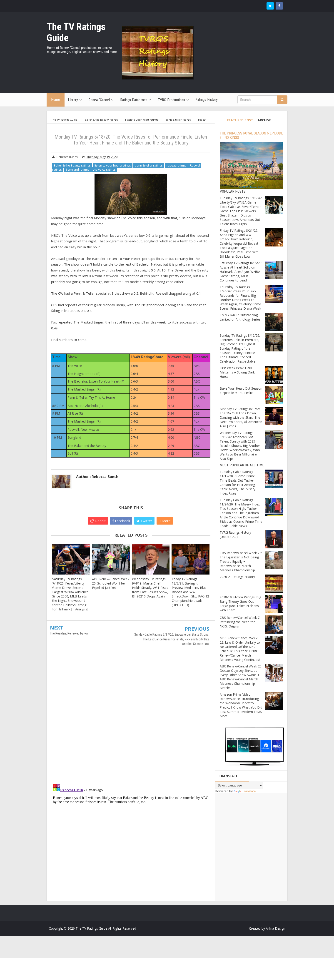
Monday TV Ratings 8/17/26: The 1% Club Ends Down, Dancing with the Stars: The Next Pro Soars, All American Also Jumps (241, 417)
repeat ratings (176, 165)
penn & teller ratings (149, 165)
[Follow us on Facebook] (279, 6)
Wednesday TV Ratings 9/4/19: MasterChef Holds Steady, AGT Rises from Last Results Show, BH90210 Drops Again (150, 587)
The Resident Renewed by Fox (69, 633)
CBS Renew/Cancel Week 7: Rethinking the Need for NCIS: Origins (240, 621)
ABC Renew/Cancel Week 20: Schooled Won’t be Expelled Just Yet (110, 583)
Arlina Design (275, 928)
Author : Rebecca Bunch (97, 476)
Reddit (100, 520)
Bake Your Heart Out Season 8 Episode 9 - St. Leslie (241, 390)
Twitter (146, 520)
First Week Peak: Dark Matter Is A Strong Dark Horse (237, 372)
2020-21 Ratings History (237, 577)
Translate (249, 791)
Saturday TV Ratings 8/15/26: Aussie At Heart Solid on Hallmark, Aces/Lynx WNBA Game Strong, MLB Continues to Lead (241, 271)
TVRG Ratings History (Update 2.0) (235, 534)
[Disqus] (130, 719)
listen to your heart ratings (113, 165)
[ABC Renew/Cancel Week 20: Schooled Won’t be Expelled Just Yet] (111, 559)
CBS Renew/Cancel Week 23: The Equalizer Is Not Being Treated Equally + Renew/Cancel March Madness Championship (241, 561)
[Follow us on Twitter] (270, 6)
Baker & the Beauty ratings (72, 165)
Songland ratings (77, 169)
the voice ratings (104, 169)
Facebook (122, 520)
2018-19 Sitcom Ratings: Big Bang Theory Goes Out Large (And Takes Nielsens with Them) (240, 603)
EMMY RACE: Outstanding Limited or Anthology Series (240, 317)
